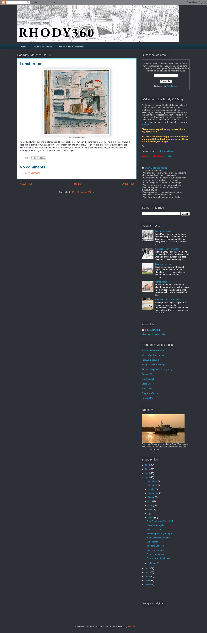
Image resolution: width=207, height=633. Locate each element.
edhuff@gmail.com (164, 151)
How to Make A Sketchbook (72, 47)
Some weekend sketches (159, 538)
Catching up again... (164, 264)
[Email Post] (26, 158)
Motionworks (148, 388)
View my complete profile (153, 334)
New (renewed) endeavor (158, 558)
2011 (147, 572)
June (150, 505)
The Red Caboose (155, 546)
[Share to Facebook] (41, 158)
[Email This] (32, 158)
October (152, 489)
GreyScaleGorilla (150, 393)
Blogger (131, 626)
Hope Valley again (155, 525)
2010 (147, 576)
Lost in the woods (163, 231)
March (151, 518)
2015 (147, 469)
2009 (147, 580)
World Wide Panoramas (153, 355)
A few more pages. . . (157, 554)
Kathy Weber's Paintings (153, 364)
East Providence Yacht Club (160, 521)
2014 (147, 473)
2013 (147, 477)
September (153, 493)
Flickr (168, 156)
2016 (147, 465)
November (153, 485)
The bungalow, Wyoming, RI (160, 533)
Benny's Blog (148, 374)
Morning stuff (161, 282)
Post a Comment (32, 173)
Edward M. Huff (152, 330)
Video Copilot (148, 384)
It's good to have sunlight (167, 249)
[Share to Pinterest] (44, 158)
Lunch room (152, 542)
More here (146, 124)
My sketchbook (154, 529)
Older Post (128, 183)
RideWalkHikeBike (150, 360)
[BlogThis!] (35, 158)
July (150, 501)
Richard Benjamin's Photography (157, 369)
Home (23, 47)
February (152, 563)
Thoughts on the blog (42, 47)
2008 (147, 584)
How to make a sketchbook (168, 299)
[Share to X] (38, 158)
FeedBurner (172, 86)
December (153, 481)
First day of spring (155, 550)
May (150, 509)
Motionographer (149, 379)
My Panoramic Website (153, 350)
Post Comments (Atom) (83, 192)
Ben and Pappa (149, 398)
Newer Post (26, 183)
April (150, 513)
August (151, 497)
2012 (147, 568)
